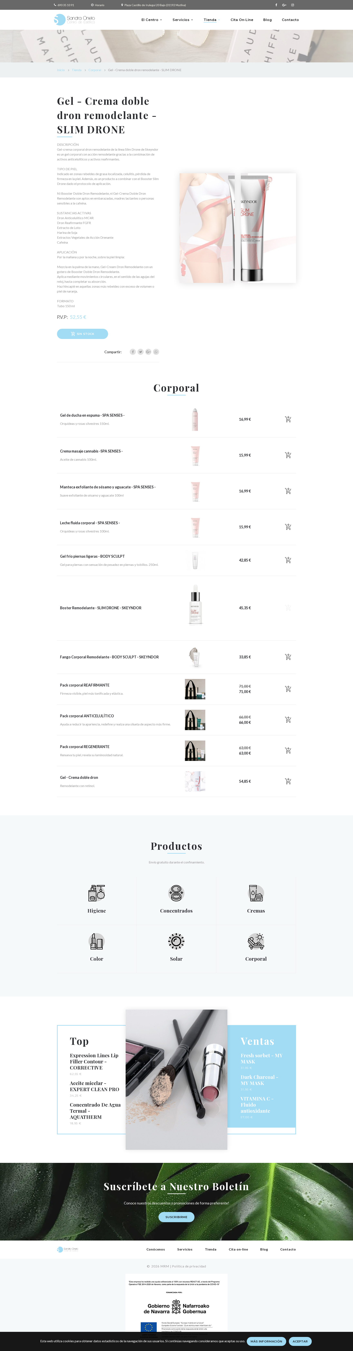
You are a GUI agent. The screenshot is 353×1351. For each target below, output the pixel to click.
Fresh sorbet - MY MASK (262, 1058)
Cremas (256, 910)
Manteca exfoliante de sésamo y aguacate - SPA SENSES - (108, 487)
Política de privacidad (189, 1266)
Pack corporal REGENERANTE (84, 746)
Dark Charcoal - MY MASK (259, 1080)
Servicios (181, 20)
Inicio (61, 70)
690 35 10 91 (66, 5)
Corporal (94, 70)
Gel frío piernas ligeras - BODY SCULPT (92, 556)
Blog (267, 20)
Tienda (210, 20)
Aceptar (300, 1341)
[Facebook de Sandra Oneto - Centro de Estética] (276, 5)
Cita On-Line (242, 20)
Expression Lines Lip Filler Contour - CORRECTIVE (94, 1061)
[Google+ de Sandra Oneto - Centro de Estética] (284, 5)
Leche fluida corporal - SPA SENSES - (90, 523)
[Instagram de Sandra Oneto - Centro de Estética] (292, 5)
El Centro (150, 20)
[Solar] (176, 941)
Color (96, 958)
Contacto (290, 20)
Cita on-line (238, 1249)
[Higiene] (96, 893)
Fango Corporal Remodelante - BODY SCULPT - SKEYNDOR (109, 657)
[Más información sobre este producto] (195, 419)
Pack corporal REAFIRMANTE (84, 685)
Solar (176, 958)
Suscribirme (176, 1217)
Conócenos (155, 1249)
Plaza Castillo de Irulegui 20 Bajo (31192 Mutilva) (155, 5)
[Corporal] (256, 941)
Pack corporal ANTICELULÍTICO (87, 716)
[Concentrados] (176, 893)
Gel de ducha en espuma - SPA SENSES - (92, 415)
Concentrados (176, 910)
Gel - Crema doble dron (79, 777)
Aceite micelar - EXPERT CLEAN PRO (94, 1086)
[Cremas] (256, 893)
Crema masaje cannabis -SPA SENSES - (91, 451)
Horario (99, 5)
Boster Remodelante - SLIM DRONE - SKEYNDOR (100, 608)
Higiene (96, 910)
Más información (266, 1341)
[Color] (96, 941)
